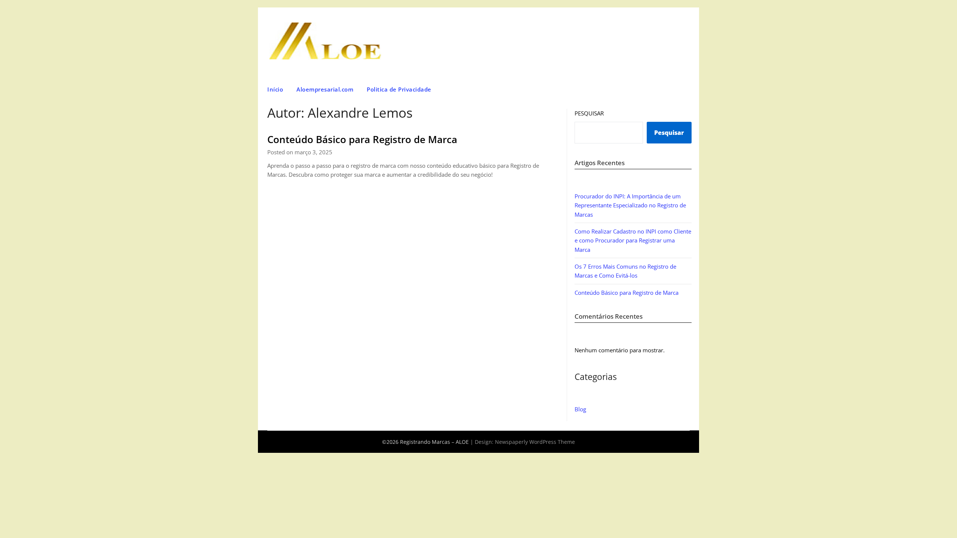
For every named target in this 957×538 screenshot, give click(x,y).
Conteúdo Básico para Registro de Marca (362, 139)
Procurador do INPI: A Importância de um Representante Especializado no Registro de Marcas (630, 205)
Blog (580, 409)
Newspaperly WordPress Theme (535, 441)
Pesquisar (589, 113)
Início (275, 89)
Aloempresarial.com (324, 89)
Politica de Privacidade (399, 89)
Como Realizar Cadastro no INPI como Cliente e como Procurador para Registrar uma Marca (633, 240)
